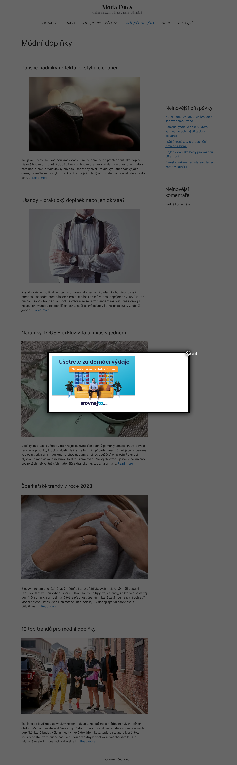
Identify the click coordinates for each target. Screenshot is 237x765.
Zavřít (188, 353)
